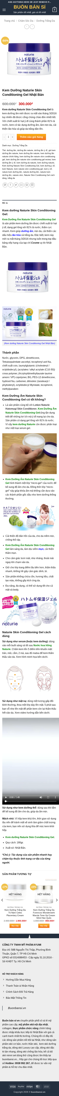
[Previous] (2, 906)
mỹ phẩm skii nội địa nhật (33, 1024)
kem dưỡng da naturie (26, 163)
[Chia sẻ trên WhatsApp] (5, 184)
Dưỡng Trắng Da (45, 21)
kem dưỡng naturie (45, 163)
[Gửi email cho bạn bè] (21, 184)
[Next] (56, 906)
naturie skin (18, 175)
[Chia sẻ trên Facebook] (10, 184)
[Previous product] (32, 26)
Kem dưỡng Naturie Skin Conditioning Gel (20, 166)
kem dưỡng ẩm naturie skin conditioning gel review (28, 159)
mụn (41, 549)
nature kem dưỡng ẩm (12, 172)
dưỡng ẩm (11, 150)
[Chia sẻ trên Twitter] (15, 184)
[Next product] (26, 26)
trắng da (11, 178)
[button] (4, 9)
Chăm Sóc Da (25, 21)
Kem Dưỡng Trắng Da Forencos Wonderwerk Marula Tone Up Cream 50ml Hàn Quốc (44, 914)
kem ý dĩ (48, 169)
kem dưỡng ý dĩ (47, 166)
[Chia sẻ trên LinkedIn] (32, 184)
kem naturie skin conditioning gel (28, 169)
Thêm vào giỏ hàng (31, 137)
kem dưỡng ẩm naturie (29, 153)
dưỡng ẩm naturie (25, 150)
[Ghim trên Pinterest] (26, 184)
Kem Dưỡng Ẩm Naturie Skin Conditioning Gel (29, 219)
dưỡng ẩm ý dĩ (40, 150)
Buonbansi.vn (17, 1008)
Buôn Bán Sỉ (30, 7)
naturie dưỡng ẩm (31, 172)
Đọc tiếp (15, 926)
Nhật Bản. (20, 848)
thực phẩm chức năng (25, 1028)
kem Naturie (7, 169)
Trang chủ (9, 21)
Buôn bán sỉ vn (11, 1020)
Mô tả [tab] (5, 203)
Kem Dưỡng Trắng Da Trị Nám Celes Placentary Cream (15, 912)
